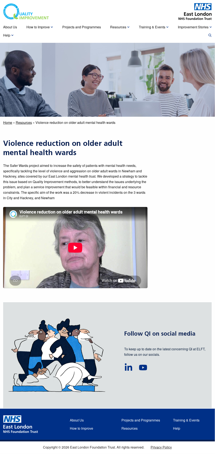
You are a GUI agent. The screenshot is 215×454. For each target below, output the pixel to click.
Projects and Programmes (140, 420)
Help (176, 428)
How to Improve (81, 428)
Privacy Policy (161, 447)
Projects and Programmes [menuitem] (81, 27)
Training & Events (186, 420)
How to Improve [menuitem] (38, 27)
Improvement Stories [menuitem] (193, 27)
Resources (24, 122)
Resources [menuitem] (118, 27)
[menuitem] (210, 35)
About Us (77, 420)
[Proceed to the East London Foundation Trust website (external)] (195, 11)
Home (7, 122)
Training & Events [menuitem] (152, 27)
